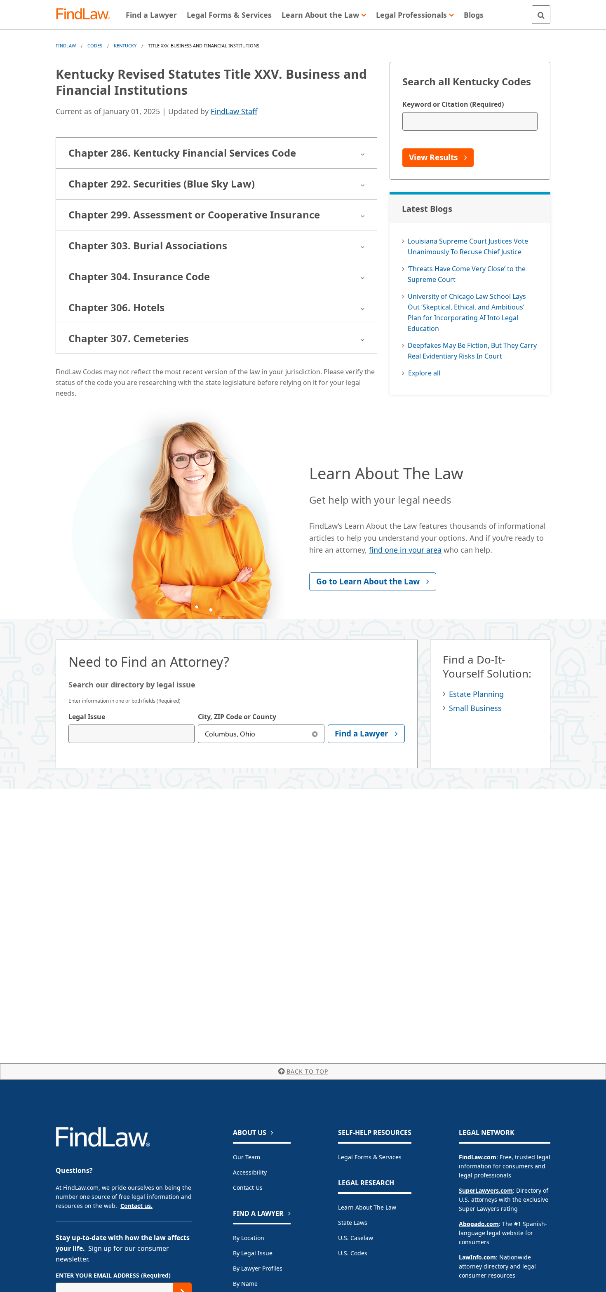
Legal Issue (86, 716)
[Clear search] (315, 734)
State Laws (352, 1222)
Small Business (475, 708)
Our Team (246, 1157)
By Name (245, 1283)
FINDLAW (66, 45)
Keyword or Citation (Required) (453, 104)
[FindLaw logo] (86, 14)
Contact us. (136, 1206)
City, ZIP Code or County (237, 716)
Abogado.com (479, 1224)
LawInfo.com (477, 1257)
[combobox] (131, 734)
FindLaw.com (477, 1157)
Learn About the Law (367, 1207)
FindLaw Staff (234, 111)
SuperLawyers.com (486, 1190)
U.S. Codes (352, 1253)
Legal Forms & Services (370, 1157)
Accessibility (250, 1172)
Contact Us (248, 1187)
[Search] (541, 14)
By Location (248, 1238)
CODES (94, 45)
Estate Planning (476, 694)
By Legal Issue (252, 1253)
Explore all (424, 373)
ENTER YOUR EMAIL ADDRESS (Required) (113, 1275)
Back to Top (307, 1071)
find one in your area (405, 550)
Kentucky (125, 45)
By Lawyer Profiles (257, 1268)
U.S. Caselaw (355, 1238)
